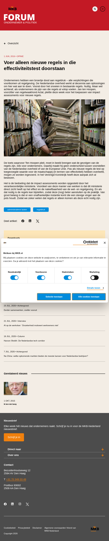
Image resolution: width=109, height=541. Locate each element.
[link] (15, 395)
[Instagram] (20, 504)
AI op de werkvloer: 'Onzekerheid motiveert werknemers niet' (31, 325)
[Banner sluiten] (105, 243)
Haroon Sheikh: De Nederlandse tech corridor (24, 341)
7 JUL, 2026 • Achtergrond (16, 351)
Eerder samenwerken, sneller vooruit (20, 310)
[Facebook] (23, 221)
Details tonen (93, 288)
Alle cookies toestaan (88, 297)
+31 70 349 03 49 (16, 479)
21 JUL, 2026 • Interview (15, 321)
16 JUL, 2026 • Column (14, 336)
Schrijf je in (14, 437)
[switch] (41, 277)
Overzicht (13, 43)
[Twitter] (37, 221)
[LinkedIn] (30, 221)
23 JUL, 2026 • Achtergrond (16, 306)
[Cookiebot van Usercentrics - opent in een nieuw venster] (85, 242)
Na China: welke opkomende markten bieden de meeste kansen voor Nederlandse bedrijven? (46, 356)
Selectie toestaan (54, 297)
